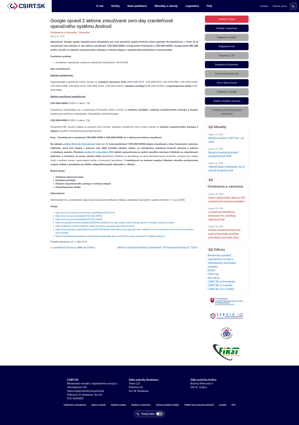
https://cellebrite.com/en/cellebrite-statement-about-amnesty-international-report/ (95, 226)
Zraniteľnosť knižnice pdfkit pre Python (73, 247)
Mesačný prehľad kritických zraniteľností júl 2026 (223, 154)
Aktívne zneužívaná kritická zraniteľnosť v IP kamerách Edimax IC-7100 (156, 247)
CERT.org (213, 274)
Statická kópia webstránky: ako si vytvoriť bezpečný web (226, 168)
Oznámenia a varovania (63, 32)
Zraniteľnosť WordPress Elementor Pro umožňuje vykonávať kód (222, 216)
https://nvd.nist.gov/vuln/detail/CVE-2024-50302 (78, 216)
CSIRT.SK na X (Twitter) (221, 289)
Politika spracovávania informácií (199, 405)
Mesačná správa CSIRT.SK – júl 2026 (226, 140)
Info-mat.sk (214, 278)
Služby (115, 6)
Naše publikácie (137, 6)
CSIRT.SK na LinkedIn (220, 285)
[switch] (293, 6)
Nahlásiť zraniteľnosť (141, 405)
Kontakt (264, 6)
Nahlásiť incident (118, 405)
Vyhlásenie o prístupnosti (75, 405)
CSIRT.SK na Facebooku (221, 281)
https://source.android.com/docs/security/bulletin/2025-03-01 (85, 212)
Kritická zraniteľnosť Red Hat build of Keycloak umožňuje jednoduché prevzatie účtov (224, 234)
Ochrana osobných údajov (167, 405)
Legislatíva (192, 6)
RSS (233, 405)
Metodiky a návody (166, 6)
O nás (99, 6)
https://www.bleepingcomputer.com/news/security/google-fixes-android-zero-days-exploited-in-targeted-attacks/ (110, 236)
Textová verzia (280, 6)
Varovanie (84, 32)
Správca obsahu (98, 405)
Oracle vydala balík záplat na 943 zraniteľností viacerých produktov (226, 199)
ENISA (211, 270)
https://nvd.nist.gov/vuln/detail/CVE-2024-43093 (78, 219)
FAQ (209, 6)
